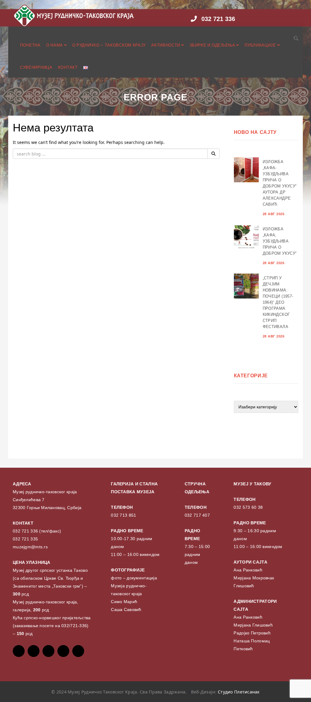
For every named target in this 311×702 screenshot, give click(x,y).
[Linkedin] (78, 651)
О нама (55, 45)
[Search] (296, 38)
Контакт (68, 67)
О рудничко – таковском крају (109, 45)
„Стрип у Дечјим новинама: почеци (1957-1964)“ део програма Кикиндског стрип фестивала (278, 302)
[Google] (48, 651)
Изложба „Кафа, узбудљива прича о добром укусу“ (280, 241)
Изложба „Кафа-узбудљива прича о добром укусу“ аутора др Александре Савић (280, 183)
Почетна (30, 45)
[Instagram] (63, 651)
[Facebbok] (19, 651)
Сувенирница (36, 67)
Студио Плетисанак (239, 692)
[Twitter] (33, 651)
